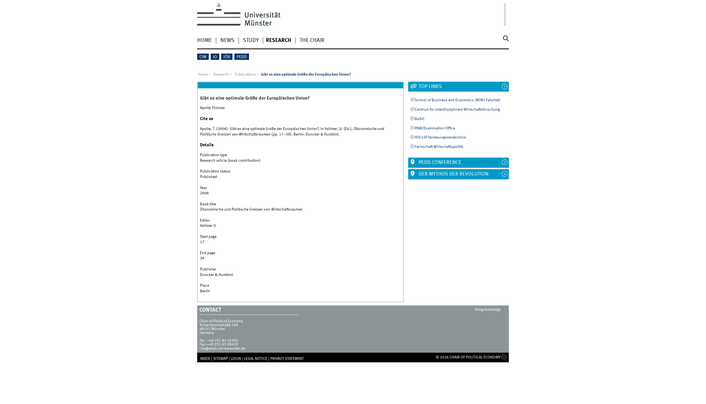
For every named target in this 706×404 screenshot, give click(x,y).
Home (204, 40)
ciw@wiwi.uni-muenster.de (222, 348)
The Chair (312, 40)
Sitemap (220, 359)
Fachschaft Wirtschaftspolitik (439, 147)
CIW (203, 57)
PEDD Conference (439, 162)
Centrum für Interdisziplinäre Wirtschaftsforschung (457, 109)
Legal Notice (255, 359)
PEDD (242, 57)
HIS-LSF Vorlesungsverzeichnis (440, 137)
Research (278, 40)
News (227, 40)
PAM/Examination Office (435, 128)
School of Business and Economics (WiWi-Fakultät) (457, 100)
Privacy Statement (287, 359)
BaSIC (420, 119)
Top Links (430, 86)
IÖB (226, 57)
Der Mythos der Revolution (453, 174)
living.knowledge (488, 310)
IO (215, 57)
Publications (245, 74)
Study (251, 40)
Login (236, 359)
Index (205, 359)
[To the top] (504, 357)
